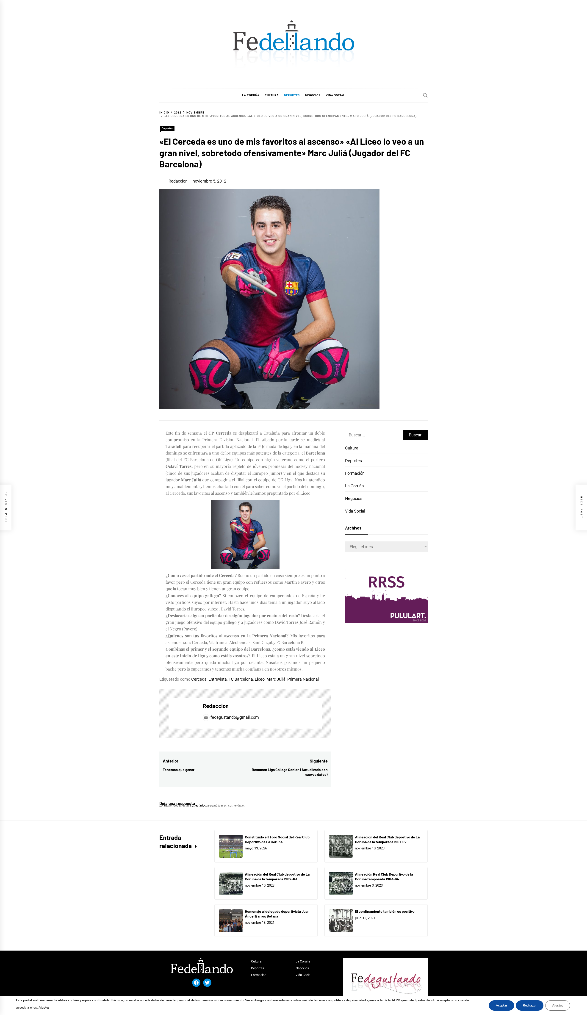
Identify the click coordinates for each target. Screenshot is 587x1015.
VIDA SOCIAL (335, 95)
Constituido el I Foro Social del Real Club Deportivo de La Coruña (277, 839)
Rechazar (530, 1005)
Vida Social (355, 511)
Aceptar (501, 1005)
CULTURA (272, 95)
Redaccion (178, 181)
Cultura (351, 448)
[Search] (425, 95)
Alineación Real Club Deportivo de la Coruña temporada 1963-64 (384, 876)
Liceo (260, 679)
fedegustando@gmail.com (234, 717)
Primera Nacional (303, 679)
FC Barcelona (241, 679)
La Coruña (354, 485)
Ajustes (44, 1007)
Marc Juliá (275, 679)
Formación (355, 473)
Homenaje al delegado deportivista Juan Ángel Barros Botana (277, 913)
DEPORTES (292, 95)
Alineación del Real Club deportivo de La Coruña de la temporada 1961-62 (387, 839)
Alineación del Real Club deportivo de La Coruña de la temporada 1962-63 (277, 876)
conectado (197, 805)
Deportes (167, 128)
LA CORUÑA (250, 95)
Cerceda (199, 679)
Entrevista (217, 679)
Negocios (353, 498)
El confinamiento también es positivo (385, 911)
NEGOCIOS (312, 95)
